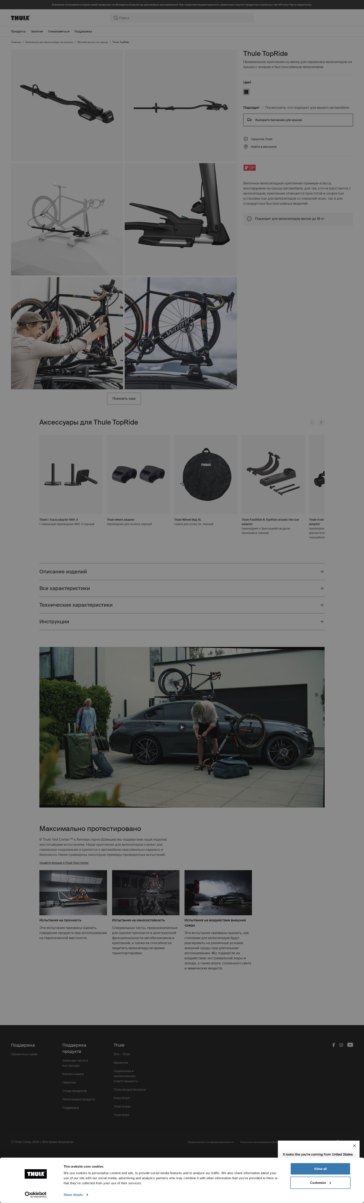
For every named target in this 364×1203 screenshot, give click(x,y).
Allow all (320, 1169)
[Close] (354, 1145)
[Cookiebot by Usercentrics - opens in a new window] (35, 1195)
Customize (318, 1182)
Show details (73, 1194)
